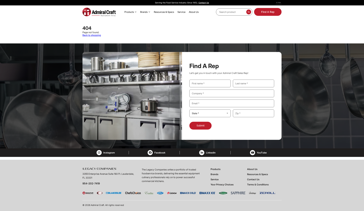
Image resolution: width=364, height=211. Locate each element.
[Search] (248, 12)
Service (215, 179)
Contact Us (203, 2)
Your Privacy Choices (222, 184)
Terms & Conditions (258, 184)
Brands (214, 174)
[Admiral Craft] (99, 12)
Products (216, 169)
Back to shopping (91, 35)
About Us (252, 169)
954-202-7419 (91, 183)
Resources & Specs (257, 174)
